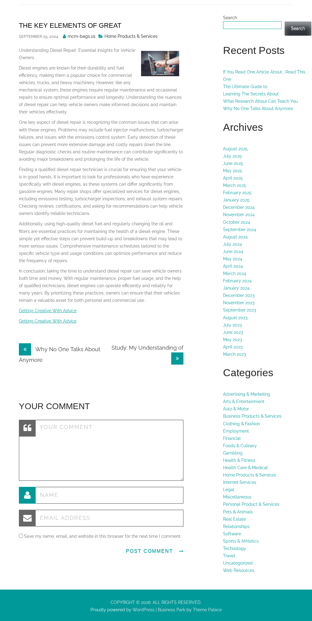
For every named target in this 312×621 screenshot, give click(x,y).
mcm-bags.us (81, 36)
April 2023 (233, 346)
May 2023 (232, 339)
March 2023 (234, 354)
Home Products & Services (131, 36)
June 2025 (233, 163)
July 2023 (232, 325)
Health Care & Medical (245, 467)
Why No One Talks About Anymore (258, 108)
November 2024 (239, 214)
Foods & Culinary (240, 445)
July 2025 (232, 156)
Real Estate (234, 519)
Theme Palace (207, 609)
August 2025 (235, 148)
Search (230, 17)
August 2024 (235, 236)
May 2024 (232, 258)
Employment (236, 431)
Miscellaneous (237, 496)
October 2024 (236, 222)
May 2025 (232, 170)
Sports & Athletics (241, 541)
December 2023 (238, 295)
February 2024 (237, 280)
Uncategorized (238, 563)
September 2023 (239, 310)
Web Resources (238, 570)
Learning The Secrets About (251, 93)
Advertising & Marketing (246, 394)
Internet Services (239, 482)
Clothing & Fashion (241, 423)
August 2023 (235, 317)
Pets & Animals (238, 511)
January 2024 (236, 288)
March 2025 (234, 185)
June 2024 (233, 251)
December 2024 (239, 207)
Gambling (233, 453)
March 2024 (234, 273)
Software (232, 533)
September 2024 (239, 229)
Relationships (236, 526)
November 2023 (238, 302)
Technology (234, 548)
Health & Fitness (239, 460)
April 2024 (233, 266)
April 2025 (233, 178)
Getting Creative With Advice (47, 310)
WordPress (142, 609)
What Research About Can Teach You (260, 101)
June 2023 (233, 332)
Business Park (171, 609)
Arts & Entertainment (243, 401)
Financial (232, 438)
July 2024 (232, 244)
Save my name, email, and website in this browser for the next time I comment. (102, 536)
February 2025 (237, 192)
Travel (229, 555)
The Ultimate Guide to (245, 86)
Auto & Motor (236, 408)
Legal (228, 489)
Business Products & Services (252, 416)
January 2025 (236, 200)
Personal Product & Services (251, 504)
